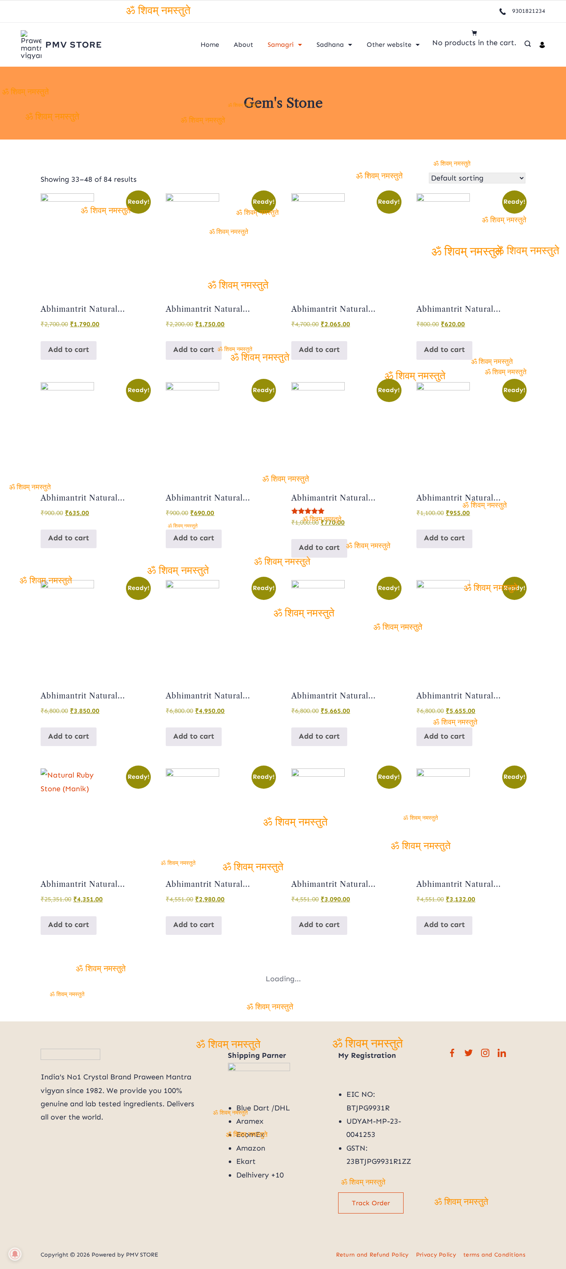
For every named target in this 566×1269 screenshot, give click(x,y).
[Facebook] (452, 1053)
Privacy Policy (436, 1254)
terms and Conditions (494, 1254)
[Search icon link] (528, 44)
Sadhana (330, 44)
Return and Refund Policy (372, 1254)
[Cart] (474, 33)
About (243, 44)
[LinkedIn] (502, 1053)
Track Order (371, 1203)
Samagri (281, 44)
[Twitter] (468, 1053)
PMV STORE (74, 44)
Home (210, 44)
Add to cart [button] (68, 349)
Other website (389, 44)
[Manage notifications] (15, 1254)
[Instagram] (485, 1053)
